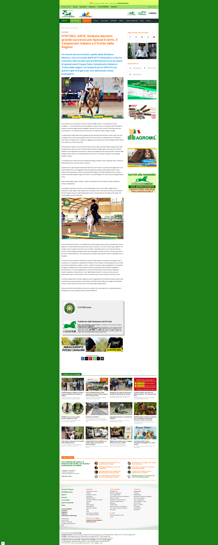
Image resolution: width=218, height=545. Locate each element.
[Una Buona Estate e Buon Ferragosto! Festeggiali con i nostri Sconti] (145, 432)
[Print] (102, 358)
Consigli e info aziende (71, 374)
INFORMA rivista (66, 492)
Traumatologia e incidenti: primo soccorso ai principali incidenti (109, 476)
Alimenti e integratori (115, 493)
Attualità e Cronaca (91, 494)
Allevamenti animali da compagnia (142, 496)
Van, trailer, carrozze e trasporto (118, 508)
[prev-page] (62, 451)
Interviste (88, 501)
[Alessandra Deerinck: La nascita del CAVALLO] (121, 408)
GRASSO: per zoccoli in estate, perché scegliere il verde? (70, 417)
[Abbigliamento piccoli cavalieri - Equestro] (92, 344)
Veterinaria (113, 509)
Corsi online (65, 500)
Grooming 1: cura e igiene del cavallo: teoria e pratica (144, 463)
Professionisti (113, 504)
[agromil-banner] (142, 144)
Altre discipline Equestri (92, 514)
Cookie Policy (65, 520)
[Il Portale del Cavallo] (68, 13)
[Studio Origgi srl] (142, 99)
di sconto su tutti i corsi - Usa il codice (109, 3)
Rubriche (68, 28)
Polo (87, 509)
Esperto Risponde (67, 502)
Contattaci (64, 510)
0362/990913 (67, 543)
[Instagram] (136, 37)
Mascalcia (112, 503)
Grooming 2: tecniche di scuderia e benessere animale (143, 467)
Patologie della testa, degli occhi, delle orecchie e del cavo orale (110, 472)
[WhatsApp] (94, 358)
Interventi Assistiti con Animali (94, 499)
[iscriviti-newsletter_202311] (142, 192)
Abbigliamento (114, 491)
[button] (152, 7)
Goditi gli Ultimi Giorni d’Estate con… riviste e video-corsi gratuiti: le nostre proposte (96, 442)
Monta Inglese (90, 504)
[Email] (98, 358)
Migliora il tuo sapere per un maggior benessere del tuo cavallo (121, 442)
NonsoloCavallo (137, 68)
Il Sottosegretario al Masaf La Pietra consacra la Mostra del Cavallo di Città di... (72, 394)
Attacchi (88, 493)
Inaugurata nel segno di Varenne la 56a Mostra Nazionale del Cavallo (120, 393)
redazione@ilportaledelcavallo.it (83, 543)
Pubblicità (64, 514)
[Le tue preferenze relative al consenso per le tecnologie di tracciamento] (3, 543)
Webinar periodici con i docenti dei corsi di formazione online (143, 476)
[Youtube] (154, 37)
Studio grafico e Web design (69, 515)
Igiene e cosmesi (114, 498)
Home (62, 28)
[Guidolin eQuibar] (142, 121)
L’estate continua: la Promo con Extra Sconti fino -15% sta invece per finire (145, 394)
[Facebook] (82, 358)
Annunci (64, 497)
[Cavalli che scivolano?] (97, 408)
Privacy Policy (65, 518)
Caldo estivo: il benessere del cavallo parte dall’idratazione (72, 442)
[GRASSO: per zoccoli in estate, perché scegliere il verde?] (72, 408)
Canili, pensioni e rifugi (140, 501)
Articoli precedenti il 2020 (117, 515)
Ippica (87, 503)
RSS (62, 525)
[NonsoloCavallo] (130, 68)
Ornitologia (137, 506)
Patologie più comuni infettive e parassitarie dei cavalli (109, 463)
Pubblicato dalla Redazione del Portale (95, 321)
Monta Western (74, 28)
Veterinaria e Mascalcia (92, 513)
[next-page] (65, 451)
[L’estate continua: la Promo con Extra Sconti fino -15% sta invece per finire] (145, 384)
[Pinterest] (90, 358)
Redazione (64, 512)
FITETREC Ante (84, 307)
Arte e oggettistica (115, 494)
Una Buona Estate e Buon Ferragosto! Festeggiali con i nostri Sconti (144, 442)
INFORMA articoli (90, 498)
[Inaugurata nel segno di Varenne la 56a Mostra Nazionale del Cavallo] (121, 384)
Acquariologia (137, 494)
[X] (86, 358)
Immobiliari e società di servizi (118, 499)
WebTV (63, 495)
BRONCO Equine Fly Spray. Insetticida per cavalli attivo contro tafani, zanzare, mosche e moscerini (145, 418)
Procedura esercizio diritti (68, 523)
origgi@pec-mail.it (98, 543)
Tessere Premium (67, 489)
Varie (87, 511)
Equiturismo (89, 496)
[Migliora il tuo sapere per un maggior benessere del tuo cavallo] (121, 432)
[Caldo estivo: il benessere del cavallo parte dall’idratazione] (72, 432)
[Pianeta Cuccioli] (144, 68)
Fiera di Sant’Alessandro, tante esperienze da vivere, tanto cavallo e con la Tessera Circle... (97, 394)
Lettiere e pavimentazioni (116, 501)
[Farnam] (142, 167)
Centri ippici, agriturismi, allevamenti (119, 496)
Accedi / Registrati (66, 509)
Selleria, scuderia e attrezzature (118, 506)
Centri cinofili (137, 503)
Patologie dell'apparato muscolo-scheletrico (110, 467)
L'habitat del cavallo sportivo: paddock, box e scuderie (141, 472)
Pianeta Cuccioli (152, 68)
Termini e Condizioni (66, 522)
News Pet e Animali (91, 508)
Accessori (136, 493)
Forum (111, 516)
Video (63, 505)
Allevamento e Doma (91, 491)
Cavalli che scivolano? (92, 417)
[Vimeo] (148, 37)
